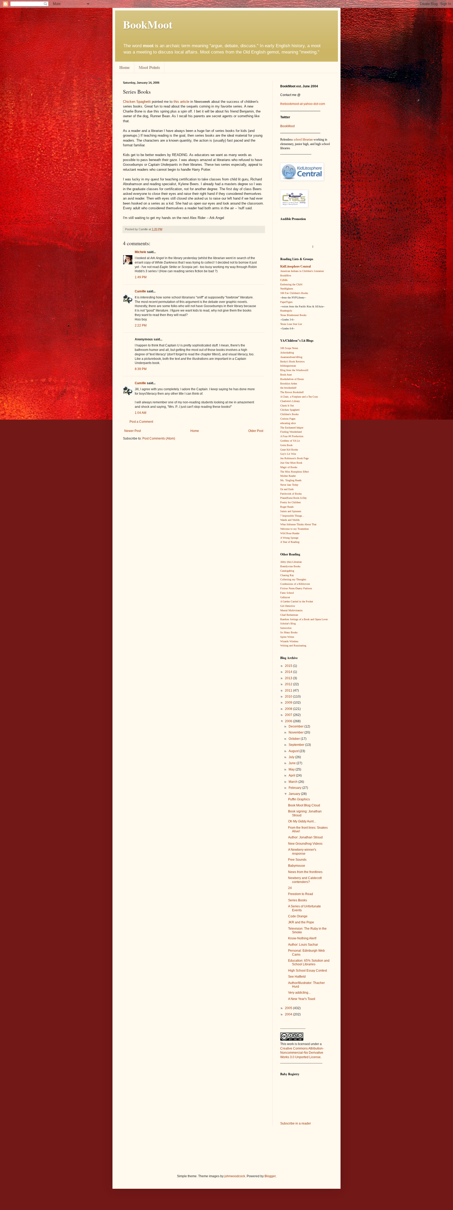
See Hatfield (297, 976)
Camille (140, 291)
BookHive (285, 275)
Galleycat (285, 597)
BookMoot (287, 126)
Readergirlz (286, 310)
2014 (289, 672)
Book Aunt (286, 374)
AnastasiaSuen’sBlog (291, 357)
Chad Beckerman (289, 614)
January (295, 794)
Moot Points (149, 67)
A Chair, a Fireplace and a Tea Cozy (299, 396)
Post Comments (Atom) (158, 438)
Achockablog (287, 352)
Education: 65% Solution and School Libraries (309, 962)
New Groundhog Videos (305, 843)
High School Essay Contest (307, 970)
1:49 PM (141, 277)
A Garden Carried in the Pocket (296, 601)
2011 (289, 690)
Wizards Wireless (289, 641)
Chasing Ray (287, 575)
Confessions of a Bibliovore (295, 583)
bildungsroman (288, 365)
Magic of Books (288, 467)
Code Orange (298, 916)
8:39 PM (141, 369)
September (297, 745)
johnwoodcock (234, 1176)
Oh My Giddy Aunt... (302, 821)
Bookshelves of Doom (292, 379)
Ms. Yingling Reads (290, 480)
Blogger (270, 1176)
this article (181, 102)
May (292, 769)
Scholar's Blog (288, 623)
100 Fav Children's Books (294, 293)
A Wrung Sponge (289, 537)
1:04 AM (140, 413)
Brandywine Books (290, 566)
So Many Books (289, 632)
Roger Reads (287, 506)
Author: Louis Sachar (303, 944)
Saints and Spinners (290, 511)
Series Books (297, 900)
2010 (289, 696)
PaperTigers (286, 302)
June (292, 763)
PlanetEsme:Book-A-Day (293, 497)
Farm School (287, 592)
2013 (289, 678)
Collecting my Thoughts (293, 579)
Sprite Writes (287, 636)
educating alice (288, 423)
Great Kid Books (289, 449)
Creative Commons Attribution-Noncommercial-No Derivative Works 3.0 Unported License (302, 1053)
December (296, 726)
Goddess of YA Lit (290, 440)
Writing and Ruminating (293, 645)
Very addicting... (299, 992)
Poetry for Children (290, 502)
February (295, 788)
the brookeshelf (288, 387)
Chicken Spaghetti (137, 102)
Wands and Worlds (290, 519)
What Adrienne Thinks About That (298, 524)
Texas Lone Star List (291, 324)
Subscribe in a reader (295, 1123)
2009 (289, 702)
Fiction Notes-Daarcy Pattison (296, 588)
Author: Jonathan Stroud (305, 837)
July (292, 757)
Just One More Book (291, 462)
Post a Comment (141, 422)
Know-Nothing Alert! (302, 938)
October (295, 739)
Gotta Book (286, 445)
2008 (289, 709)
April (292, 775)
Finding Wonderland (291, 431)
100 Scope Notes (289, 348)
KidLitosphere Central (295, 266)
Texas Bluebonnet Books (293, 315)
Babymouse (296, 866)
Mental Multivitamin (291, 610)
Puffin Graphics (299, 799)
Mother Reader (288, 475)
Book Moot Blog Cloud (304, 805)
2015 (289, 666)
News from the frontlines (305, 872)
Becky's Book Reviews (292, 361)
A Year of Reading (289, 541)
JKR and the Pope (301, 922)
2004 (289, 1014)
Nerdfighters (286, 288)
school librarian (303, 139)
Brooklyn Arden (288, 383)
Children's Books (289, 414)
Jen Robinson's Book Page (294, 458)
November (296, 732)
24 (290, 888)
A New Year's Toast (301, 999)
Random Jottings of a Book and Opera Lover (304, 619)
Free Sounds (297, 859)
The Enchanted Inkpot (291, 427)
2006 (289, 721)
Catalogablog (287, 570)
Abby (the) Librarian (291, 561)
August (294, 751)
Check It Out (287, 405)
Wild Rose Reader (289, 533)
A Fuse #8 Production (291, 436)
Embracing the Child (291, 284)
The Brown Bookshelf (292, 392)
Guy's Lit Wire (288, 453)
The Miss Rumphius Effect (294, 471)
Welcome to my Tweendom (294, 528)
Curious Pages (287, 418)
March (293, 782)
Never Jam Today (289, 484)
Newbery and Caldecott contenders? (305, 880)
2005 (289, 1008)
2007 (289, 715)
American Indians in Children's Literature (302, 271)
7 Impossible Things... (292, 515)
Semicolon (286, 628)
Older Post (255, 431)
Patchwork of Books (291, 493)
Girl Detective (287, 605)
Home (124, 67)
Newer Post (132, 431)
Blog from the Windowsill (294, 370)
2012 (289, 684)
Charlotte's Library (290, 401)
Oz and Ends (287, 489)
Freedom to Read (300, 894)
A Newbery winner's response (302, 851)
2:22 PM (141, 325)
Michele (140, 252)
